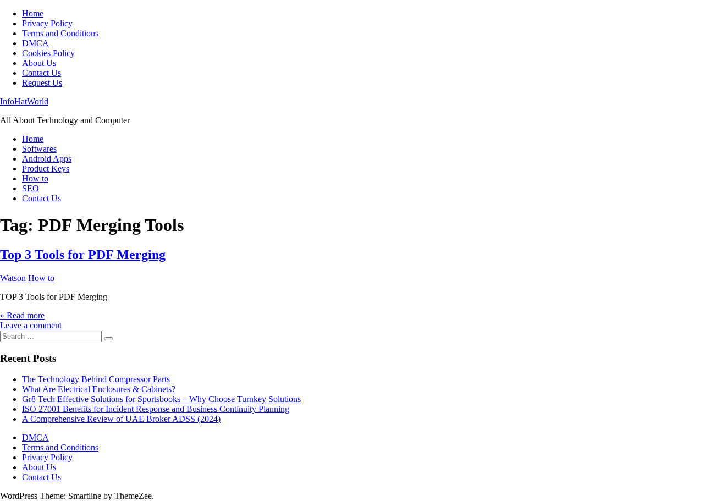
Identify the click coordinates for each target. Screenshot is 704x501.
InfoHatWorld (24, 101)
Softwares (39, 148)
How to (35, 178)
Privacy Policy (47, 23)
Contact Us (41, 73)
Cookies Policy (48, 53)
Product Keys (45, 168)
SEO (30, 188)
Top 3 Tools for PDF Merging (83, 254)
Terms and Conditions (60, 33)
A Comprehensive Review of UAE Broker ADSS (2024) (121, 418)
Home (32, 13)
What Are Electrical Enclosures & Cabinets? (98, 389)
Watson (13, 278)
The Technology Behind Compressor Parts (96, 379)
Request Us (42, 82)
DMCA (35, 43)
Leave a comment (31, 325)
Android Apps (47, 158)
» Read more (22, 315)
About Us (39, 63)
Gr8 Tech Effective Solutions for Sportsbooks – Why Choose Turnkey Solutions (161, 399)
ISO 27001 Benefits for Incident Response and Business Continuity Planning (155, 409)
